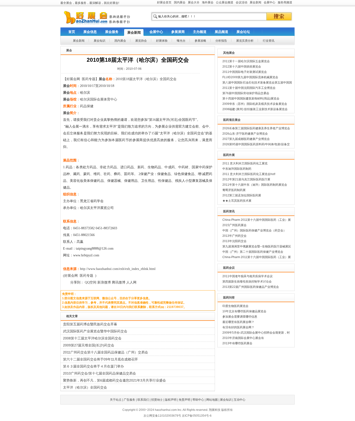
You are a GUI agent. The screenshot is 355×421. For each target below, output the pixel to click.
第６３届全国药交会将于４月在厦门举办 (93, 366)
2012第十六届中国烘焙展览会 (241, 66)
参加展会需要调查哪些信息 (239, 316)
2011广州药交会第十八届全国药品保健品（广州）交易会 (105, 352)
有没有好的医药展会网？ (238, 327)
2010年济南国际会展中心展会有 (243, 338)
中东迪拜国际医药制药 (236, 168)
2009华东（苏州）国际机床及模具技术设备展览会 (254, 104)
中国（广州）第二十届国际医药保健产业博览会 (252, 251)
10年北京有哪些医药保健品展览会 (244, 311)
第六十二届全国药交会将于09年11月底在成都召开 (100, 359)
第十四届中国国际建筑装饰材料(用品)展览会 (250, 98)
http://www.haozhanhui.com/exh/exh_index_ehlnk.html (118, 269)
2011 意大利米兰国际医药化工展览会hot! (248, 174)
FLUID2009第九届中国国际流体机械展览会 (250, 77)
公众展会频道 (224, 2)
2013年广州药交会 (234, 235)
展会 (102, 79)
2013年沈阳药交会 (234, 241)
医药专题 (88, 79)
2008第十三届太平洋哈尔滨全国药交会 (92, 338)
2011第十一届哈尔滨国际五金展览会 (246, 61)
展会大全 (193, 2)
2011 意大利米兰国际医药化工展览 (245, 163)
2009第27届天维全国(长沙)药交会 (88, 345)
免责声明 (184, 399)
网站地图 (212, 399)
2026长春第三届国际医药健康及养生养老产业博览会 (256, 128)
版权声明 (171, 399)
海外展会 (207, 2)
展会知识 (226, 399)
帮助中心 (198, 399)
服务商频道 (285, 2)
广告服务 (129, 399)
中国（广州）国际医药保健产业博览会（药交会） (254, 230)
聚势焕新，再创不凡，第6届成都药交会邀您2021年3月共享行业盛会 (114, 380)
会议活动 (241, 2)
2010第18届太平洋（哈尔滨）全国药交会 (146, 79)
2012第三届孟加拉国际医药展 (241, 195)
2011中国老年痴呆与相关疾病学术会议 (247, 276)
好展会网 (73, 79)
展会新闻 (255, 2)
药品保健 (86, 106)
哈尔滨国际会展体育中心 (98, 99)
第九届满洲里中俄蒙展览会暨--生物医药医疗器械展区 (256, 246)
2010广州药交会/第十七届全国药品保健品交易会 (99, 373)
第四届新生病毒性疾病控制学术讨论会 (247, 281)
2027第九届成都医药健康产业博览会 (246, 139)
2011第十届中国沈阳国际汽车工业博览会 (249, 88)
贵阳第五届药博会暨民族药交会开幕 (90, 324)
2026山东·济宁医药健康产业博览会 (245, 133)
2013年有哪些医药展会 (237, 343)
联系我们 (143, 399)
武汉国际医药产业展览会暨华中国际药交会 (95, 331)
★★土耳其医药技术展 (236, 200)
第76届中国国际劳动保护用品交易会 (245, 93)
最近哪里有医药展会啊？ (238, 322)
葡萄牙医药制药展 (234, 190)
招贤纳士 (157, 399)
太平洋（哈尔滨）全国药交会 (85, 387)
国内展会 (179, 2)
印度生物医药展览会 (235, 306)
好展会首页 (164, 2)
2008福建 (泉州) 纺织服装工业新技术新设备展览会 (255, 109)
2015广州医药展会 (234, 225)
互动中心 (239, 399)
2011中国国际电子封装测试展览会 (244, 72)
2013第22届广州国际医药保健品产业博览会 (250, 287)
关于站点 (115, 399)
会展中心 (269, 2)
